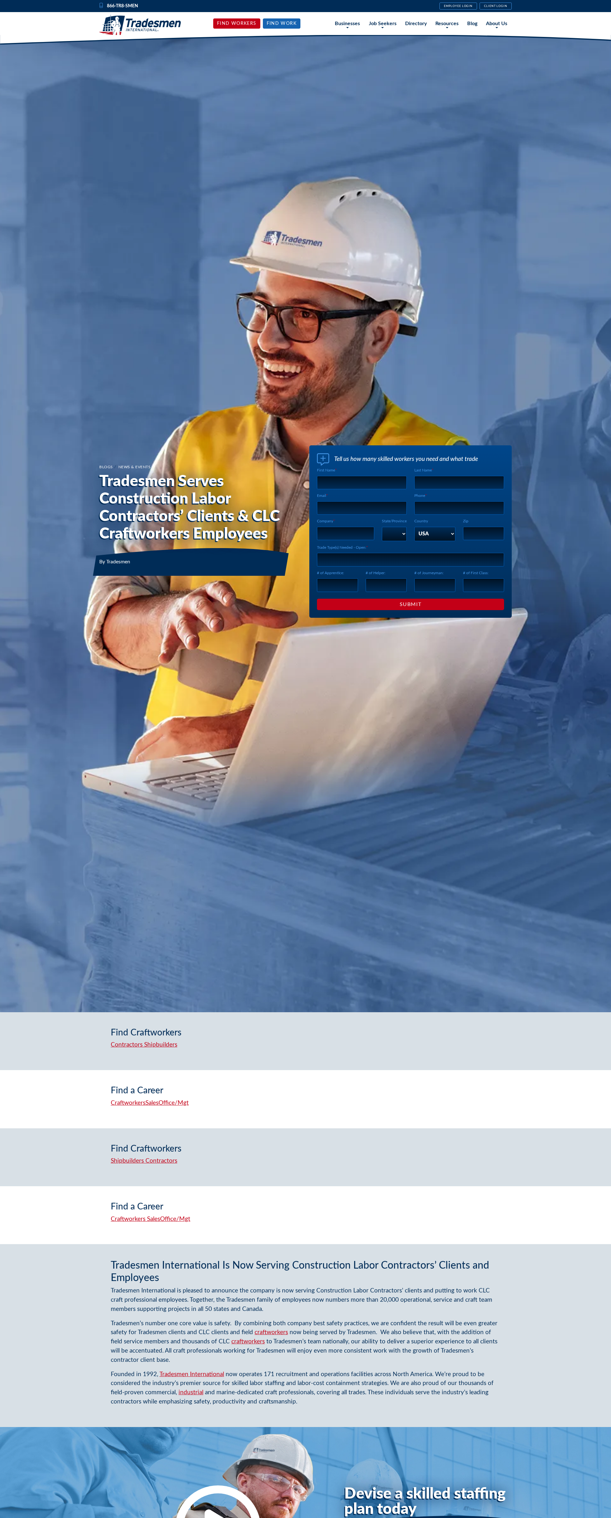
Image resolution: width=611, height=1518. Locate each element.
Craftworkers (128, 1103)
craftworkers (271, 1332)
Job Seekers (383, 23)
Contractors (127, 1045)
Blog (472, 23)
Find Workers (236, 23)
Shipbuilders (160, 1045)
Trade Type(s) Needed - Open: (341, 547)
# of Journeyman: (429, 573)
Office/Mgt (173, 1103)
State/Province (394, 521)
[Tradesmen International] (140, 25)
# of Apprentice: (330, 573)
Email (321, 496)
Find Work (282, 23)
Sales (151, 1103)
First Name (326, 470)
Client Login (495, 6)
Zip (465, 521)
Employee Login (458, 6)
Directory (416, 23)
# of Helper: (375, 573)
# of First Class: (475, 573)
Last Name (423, 470)
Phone (419, 496)
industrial (191, 1392)
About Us (496, 23)
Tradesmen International (191, 1374)
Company (325, 521)
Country (421, 521)
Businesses (347, 23)
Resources (447, 23)
